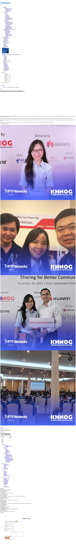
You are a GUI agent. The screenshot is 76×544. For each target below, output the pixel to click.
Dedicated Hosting (6, 457)
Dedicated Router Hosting (9, 459)
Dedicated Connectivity (9, 8)
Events (5, 45)
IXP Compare (6, 65)
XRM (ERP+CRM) (8, 35)
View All (1, 427)
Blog (4, 43)
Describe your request (8, 536)
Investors (5, 60)
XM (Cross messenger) (9, 34)
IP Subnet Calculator (7, 67)
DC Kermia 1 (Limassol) (9, 23)
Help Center (5, 62)
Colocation (7, 21)
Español (6, 77)
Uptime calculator (6, 68)
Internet (5, 12)
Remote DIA (7, 15)
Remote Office (8, 31)
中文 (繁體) (6, 75)
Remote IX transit (8, 17)
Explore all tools (6, 40)
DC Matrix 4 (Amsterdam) (9, 22)
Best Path (5, 38)
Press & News (6, 468)
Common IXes (6, 66)
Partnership (5, 59)
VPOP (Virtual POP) (8, 454)
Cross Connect (8, 25)
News (6, 87)
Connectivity (5, 7)
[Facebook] (2, 439)
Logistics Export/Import (9, 27)
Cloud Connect (8, 9)
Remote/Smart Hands (9, 26)
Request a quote (2, 85)
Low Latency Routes (8, 10)
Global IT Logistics (6, 486)
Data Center (5, 20)
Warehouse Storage (8, 28)
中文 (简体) (6, 74)
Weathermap (5, 483)
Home (4, 87)
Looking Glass (6, 39)
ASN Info (5, 70)
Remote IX (7, 16)
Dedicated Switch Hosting (9, 458)
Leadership (5, 57)
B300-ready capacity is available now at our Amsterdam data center (11, 54)
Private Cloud (7, 32)
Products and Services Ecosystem (6, 42)
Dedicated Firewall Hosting (9, 460)
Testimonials (5, 46)
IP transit (7, 13)
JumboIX (7, 11)
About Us (5, 56)
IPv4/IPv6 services (8, 19)
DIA (6, 14)
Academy (5, 44)
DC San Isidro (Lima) (9, 24)
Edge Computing (8, 30)
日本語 (5, 80)
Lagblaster (7, 36)
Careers (5, 58)
